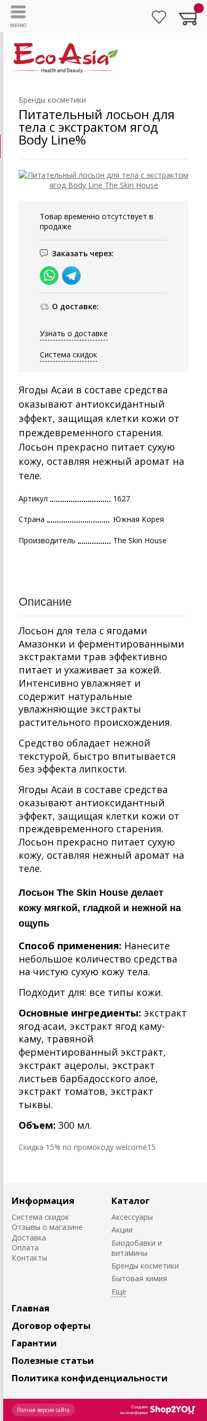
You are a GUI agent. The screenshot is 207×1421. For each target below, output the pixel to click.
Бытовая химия (139, 1278)
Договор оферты (51, 1325)
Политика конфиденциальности (90, 1378)
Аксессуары (132, 1217)
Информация (43, 1200)
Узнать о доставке (74, 333)
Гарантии (34, 1343)
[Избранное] (158, 17)
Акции (122, 1230)
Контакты (29, 1258)
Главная (30, 1308)
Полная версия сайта (43, 1410)
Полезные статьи (53, 1360)
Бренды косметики (145, 1266)
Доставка (29, 1238)
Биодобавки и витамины (136, 1248)
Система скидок (68, 354)
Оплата (25, 1248)
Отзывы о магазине (47, 1227)
